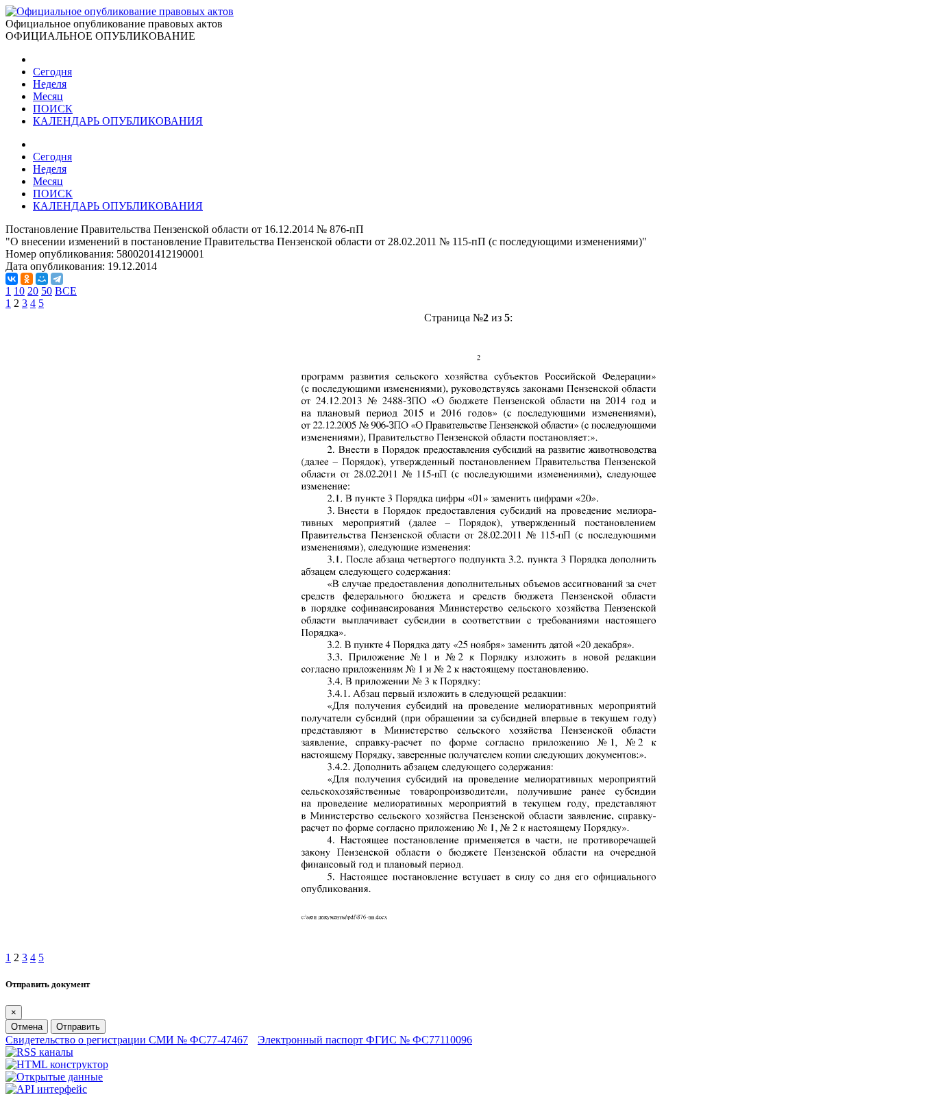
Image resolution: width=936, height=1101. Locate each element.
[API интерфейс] (46, 1089)
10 (19, 291)
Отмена (26, 1027)
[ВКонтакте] (11, 279)
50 (46, 291)
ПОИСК (53, 108)
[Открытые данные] (54, 1077)
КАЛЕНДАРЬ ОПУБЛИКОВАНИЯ (118, 121)
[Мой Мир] (42, 279)
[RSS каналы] (39, 1052)
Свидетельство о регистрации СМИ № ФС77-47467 (126, 1040)
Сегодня (52, 71)
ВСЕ (66, 291)
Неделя (49, 84)
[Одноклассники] (27, 279)
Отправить (78, 1027)
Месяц (48, 96)
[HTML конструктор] (56, 1064)
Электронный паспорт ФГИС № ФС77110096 (365, 1040)
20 (32, 291)
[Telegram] (57, 279)
